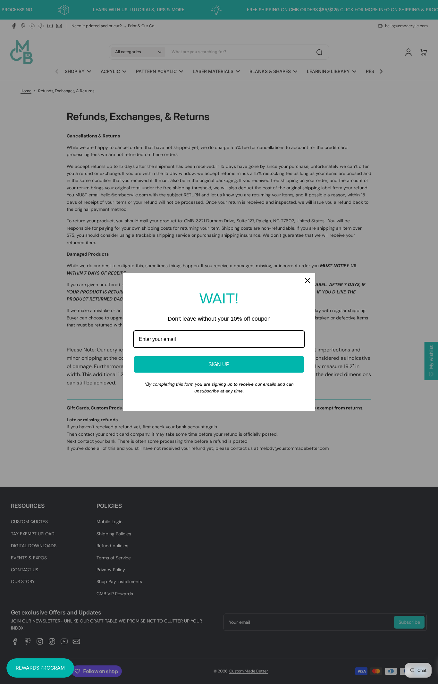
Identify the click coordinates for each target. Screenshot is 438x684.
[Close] (307, 280)
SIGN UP (219, 364)
